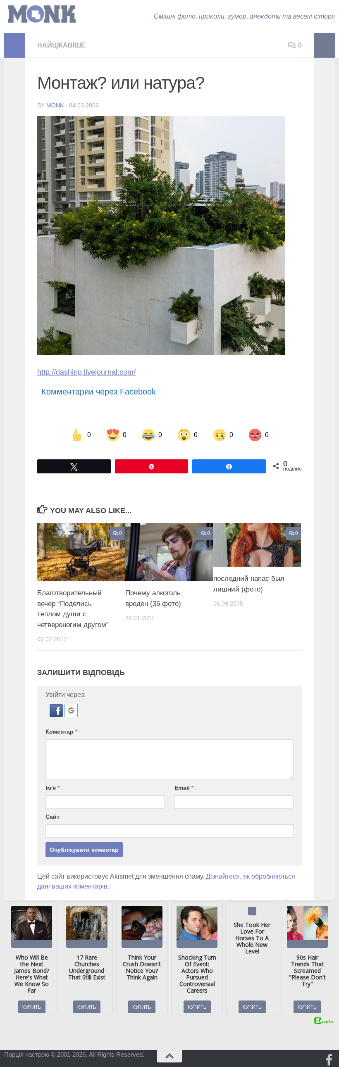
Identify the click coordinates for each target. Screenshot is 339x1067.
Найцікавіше (61, 45)
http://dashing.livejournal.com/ (86, 372)
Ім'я (52, 787)
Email (183, 787)
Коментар (61, 731)
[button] (57, 714)
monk (55, 105)
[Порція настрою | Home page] (41, 14)
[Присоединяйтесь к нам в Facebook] (329, 1060)
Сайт (52, 816)
